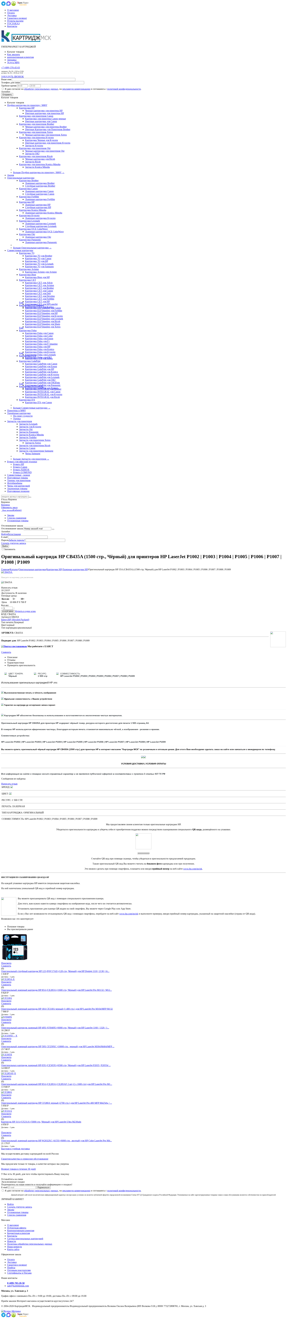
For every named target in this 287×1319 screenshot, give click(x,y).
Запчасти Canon (27, 448)
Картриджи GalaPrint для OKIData (42, 382)
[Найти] (30, 497)
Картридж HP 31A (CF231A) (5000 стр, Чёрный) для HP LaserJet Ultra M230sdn (41, 1122)
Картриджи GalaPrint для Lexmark (42, 377)
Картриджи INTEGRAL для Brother (43, 389)
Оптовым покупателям (19, 1270)
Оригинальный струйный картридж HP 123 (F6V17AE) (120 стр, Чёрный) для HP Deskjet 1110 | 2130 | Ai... (55, 971)
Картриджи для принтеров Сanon (36, 116)
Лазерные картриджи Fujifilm (40, 199)
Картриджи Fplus (28, 330)
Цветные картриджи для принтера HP (44, 113)
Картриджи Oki (27, 234)
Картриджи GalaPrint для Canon (41, 363)
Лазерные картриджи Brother (40, 183)
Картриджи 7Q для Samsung (39, 266)
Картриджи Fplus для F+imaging (41, 344)
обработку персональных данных (41, 89)
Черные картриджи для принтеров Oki (44, 151)
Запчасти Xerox (33, 443)
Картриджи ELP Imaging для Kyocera (44, 316)
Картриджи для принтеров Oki (35, 148)
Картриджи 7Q (26, 253)
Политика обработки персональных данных (29, 1244)
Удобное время (8, 85)
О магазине (13, 10)
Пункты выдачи (15, 21)
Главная (5, 569)
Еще (21, 302)
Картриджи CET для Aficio (39, 282)
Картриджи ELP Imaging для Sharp (42, 324)
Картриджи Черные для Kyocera (41, 140)
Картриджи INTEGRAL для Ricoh (42, 397)
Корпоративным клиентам (20, 1230)
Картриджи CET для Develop (40, 296)
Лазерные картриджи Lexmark (40, 223)
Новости (11, 1241)
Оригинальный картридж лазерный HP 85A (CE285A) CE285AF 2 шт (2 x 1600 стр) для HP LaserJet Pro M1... (56, 1084)
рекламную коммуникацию (76, 89)
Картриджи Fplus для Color (39, 336)
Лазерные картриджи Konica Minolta (43, 212)
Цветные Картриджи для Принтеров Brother (47, 129)
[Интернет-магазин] (26, 41)
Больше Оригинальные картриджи (32, 247)
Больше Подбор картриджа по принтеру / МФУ (38, 172)
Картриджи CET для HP (37, 301)
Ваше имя (6, 79)
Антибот (5, 91)
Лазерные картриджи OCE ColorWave (44, 231)
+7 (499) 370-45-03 (10, 67)
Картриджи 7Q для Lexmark (39, 264)
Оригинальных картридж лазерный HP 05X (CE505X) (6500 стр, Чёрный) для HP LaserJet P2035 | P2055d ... (56, 1065)
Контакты (12, 26)
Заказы (10, 515)
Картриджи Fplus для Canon (39, 333)
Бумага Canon (20, 467)
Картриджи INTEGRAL (31, 386)
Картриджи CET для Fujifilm (39, 299)
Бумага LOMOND (22, 472)
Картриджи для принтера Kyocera (36, 137)
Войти (4, 534)
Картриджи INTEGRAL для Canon (42, 391)
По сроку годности (23, 416)
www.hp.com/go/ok (192, 868)
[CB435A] (7, 572)
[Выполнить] (53, 529)
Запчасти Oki (26, 429)
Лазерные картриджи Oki (38, 237)
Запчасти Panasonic (29, 432)
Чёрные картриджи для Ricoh (40, 159)
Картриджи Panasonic (30, 239)
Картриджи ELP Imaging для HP (41, 313)
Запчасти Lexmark (28, 424)
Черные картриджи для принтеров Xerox (46, 135)
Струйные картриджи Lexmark (41, 226)
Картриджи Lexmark (29, 221)
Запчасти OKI (32, 153)
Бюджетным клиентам (18, 1233)
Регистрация (14, 534)
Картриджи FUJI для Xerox (39, 358)
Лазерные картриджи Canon (39, 191)
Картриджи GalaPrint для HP (39, 369)
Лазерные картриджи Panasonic (41, 242)
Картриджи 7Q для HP (36, 261)
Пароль (5, 540)
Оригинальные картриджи (32, 569)
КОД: (4, 614)
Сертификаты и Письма (19, 1273)
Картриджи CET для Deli (38, 293)
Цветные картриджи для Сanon (41, 121)
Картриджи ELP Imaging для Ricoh (42, 321)
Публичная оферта (16, 1228)
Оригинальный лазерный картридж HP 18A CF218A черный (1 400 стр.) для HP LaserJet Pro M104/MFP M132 (57, 1009)
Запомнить (9, 549)
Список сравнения (16, 518)
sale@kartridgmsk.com (18, 1285)
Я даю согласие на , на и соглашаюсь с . (73, 89)
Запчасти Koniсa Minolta (37, 167)
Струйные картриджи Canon (39, 194)
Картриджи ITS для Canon (38, 402)
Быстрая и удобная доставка (15, 1148)
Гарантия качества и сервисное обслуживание (24, 1159)
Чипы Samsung (32, 453)
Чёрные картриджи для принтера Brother (46, 126)
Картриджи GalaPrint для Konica (41, 372)
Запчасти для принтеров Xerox (35, 440)
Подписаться (43, 1187)
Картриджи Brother (29, 180)
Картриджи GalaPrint (29, 361)
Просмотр (6, 963)
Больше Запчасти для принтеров (31, 459)
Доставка (12, 15)
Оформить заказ (9, 507)
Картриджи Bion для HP (37, 277)
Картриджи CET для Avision (39, 285)
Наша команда (14, 1246)
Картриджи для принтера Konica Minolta (39, 164)
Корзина (5, 504)
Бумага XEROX (21, 469)
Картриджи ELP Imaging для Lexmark (44, 318)
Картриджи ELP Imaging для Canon (43, 308)
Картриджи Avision (29, 269)
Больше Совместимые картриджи (31, 408)
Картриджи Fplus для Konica (39, 349)
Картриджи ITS (27, 399)
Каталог (14, 569)
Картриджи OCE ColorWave (33, 229)
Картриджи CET (27, 280)
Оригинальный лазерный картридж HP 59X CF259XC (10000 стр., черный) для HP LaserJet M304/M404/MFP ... (57, 1046)
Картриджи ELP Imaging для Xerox (43, 326)
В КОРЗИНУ (7, 611)
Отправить (7, 94)
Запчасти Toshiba (27, 437)
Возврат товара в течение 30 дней (18, 1169)
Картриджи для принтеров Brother (36, 124)
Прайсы (11, 1267)
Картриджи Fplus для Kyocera (40, 352)
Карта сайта (13, 1249)
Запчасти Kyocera (34, 145)
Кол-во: (5, 605)
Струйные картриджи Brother (40, 186)
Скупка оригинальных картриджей (25, 1238)
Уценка (17, 418)
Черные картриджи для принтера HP (44, 110)
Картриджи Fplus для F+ (37, 341)
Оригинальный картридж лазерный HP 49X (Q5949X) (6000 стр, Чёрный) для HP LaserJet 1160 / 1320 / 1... (55, 1027)
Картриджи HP (27, 108)
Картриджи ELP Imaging (31, 305)
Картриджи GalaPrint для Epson (41, 366)
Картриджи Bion (27, 274)
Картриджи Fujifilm (29, 196)
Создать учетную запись (13, 543)
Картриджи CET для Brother (39, 288)
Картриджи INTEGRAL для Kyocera (43, 394)
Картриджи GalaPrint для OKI (40, 380)
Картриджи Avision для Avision (41, 272)
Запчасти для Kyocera (30, 426)
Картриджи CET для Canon (39, 290)
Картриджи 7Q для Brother (38, 256)
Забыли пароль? (17, 540)
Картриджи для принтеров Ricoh (36, 156)
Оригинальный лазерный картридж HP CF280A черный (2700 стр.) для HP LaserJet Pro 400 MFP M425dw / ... (56, 1103)
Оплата (11, 13)
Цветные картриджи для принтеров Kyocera (47, 143)
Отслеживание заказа (12, 528)
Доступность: (8, 593)
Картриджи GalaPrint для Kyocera (42, 374)
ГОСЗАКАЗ (13, 23)
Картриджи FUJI (27, 355)
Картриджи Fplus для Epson (39, 338)
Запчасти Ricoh (33, 161)
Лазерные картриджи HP (38, 204)
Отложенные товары (17, 520)
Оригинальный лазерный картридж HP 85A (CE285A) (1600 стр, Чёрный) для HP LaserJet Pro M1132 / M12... (56, 990)
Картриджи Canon (28, 188)
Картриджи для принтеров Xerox (36, 132)
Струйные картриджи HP (38, 207)
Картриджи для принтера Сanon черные (45, 118)
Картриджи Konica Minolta (32, 210)
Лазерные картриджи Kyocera (40, 218)
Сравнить (6, 652)
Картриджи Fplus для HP (37, 346)
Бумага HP (18, 464)
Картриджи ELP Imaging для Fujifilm (43, 310)
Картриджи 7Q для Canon (38, 258)
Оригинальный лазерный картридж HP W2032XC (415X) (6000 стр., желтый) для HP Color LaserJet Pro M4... (56, 1140)
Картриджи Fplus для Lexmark (40, 354)
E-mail (4, 537)
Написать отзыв (9, 783)
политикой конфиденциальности (124, 89)
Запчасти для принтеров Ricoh (34, 445)
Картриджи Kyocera (29, 215)
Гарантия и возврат (17, 18)
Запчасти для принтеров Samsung (36, 451)
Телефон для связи (10, 82)
